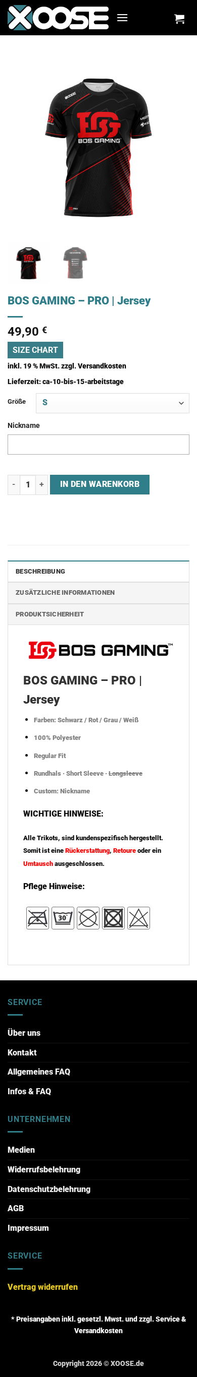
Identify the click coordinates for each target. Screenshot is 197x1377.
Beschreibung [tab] (40, 571)
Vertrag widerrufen (43, 1287)
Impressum (28, 1228)
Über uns (24, 1033)
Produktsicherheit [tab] (50, 614)
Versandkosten (102, 366)
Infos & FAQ (29, 1091)
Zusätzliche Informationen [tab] (65, 592)
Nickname (24, 425)
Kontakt (22, 1052)
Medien (21, 1150)
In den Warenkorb (99, 484)
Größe (17, 401)
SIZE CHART (35, 350)
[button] (122, 17)
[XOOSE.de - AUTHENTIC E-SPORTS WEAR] (58, 17)
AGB (16, 1208)
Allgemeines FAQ (39, 1072)
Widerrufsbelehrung (44, 1169)
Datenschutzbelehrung (49, 1189)
